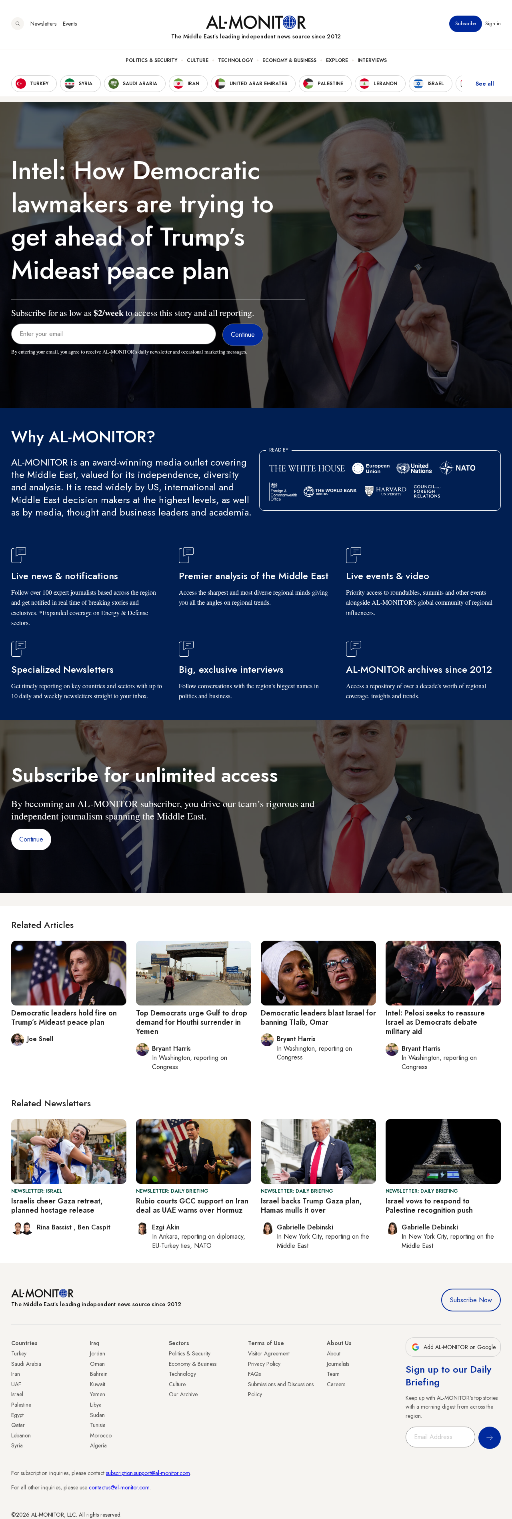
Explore (337, 60)
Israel (17, 1394)
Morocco (101, 1435)
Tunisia (98, 1425)
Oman (97, 1364)
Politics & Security (151, 60)
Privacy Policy (264, 1364)
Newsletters (43, 24)
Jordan (97, 1353)
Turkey (18, 1353)
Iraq (94, 1343)
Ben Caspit (94, 1227)
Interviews (372, 60)
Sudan (97, 1415)
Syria (17, 1445)
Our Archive (183, 1394)
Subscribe (465, 23)
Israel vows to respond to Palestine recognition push (429, 1205)
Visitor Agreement (269, 1353)
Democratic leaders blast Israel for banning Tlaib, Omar (318, 1017)
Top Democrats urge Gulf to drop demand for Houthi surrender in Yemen (191, 1022)
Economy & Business (289, 60)
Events (70, 24)
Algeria (98, 1445)
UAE (16, 1384)
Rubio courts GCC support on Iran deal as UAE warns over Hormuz (192, 1205)
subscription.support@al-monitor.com (148, 1473)
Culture (197, 60)
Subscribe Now (471, 1300)
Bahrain (99, 1374)
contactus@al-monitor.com (119, 1487)
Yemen (97, 1394)
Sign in (493, 23)
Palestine (21, 1405)
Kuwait (97, 1384)
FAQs (254, 1374)
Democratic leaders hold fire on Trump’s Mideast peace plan (64, 1017)
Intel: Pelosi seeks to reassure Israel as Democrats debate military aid (435, 1022)
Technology (235, 60)
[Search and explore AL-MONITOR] (17, 23)
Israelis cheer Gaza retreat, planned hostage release (57, 1205)
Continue (31, 839)
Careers (336, 1384)
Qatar (18, 1425)
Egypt (17, 1415)
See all (485, 84)
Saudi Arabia (26, 1364)
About (333, 1353)
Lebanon (21, 1435)
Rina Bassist (55, 1227)
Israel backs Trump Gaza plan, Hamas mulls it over (311, 1205)
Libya (96, 1405)
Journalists (338, 1364)
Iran (15, 1374)
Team (333, 1374)
